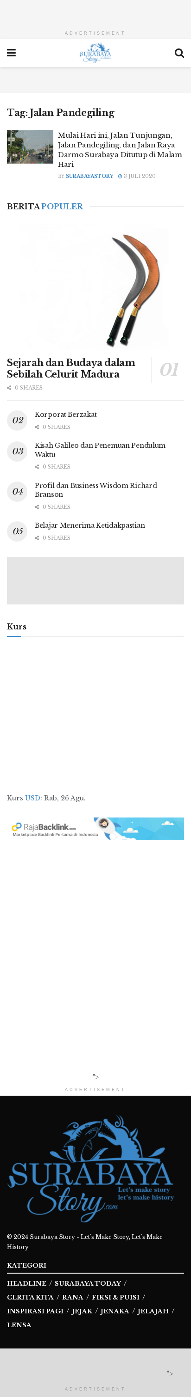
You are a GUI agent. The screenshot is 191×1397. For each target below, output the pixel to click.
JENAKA (115, 1311)
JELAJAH (153, 1311)
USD (32, 798)
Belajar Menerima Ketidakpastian (90, 525)
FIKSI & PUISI (116, 1297)
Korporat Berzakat (65, 414)
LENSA (19, 1325)
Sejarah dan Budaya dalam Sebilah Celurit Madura (71, 368)
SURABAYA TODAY (88, 1283)
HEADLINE (26, 1283)
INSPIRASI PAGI (35, 1311)
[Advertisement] (95, 11)
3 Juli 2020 (139, 176)
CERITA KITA (30, 1297)
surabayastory (90, 176)
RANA (72, 1297)
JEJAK (82, 1311)
